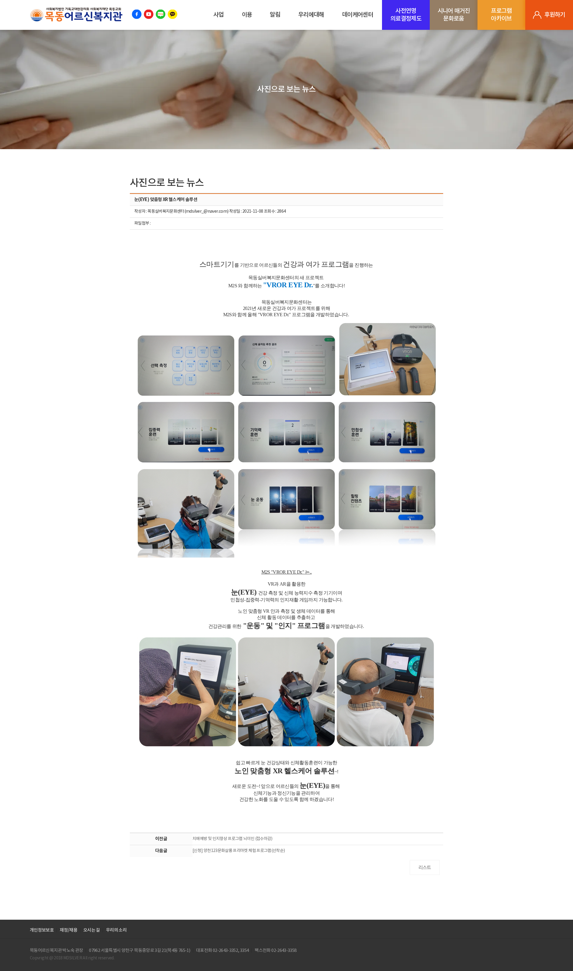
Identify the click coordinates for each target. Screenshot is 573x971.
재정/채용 (68, 930)
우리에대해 (311, 14)
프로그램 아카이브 (501, 14)
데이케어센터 (357, 14)
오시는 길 (91, 930)
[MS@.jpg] (286, 440)
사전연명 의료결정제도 (405, 14)
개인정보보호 (42, 930)
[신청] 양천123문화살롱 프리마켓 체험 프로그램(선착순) (238, 850)
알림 (275, 14)
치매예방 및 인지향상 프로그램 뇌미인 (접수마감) (232, 838)
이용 (247, 14)
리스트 (424, 867)
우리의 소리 (116, 930)
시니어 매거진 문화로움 (454, 14)
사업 (218, 14)
